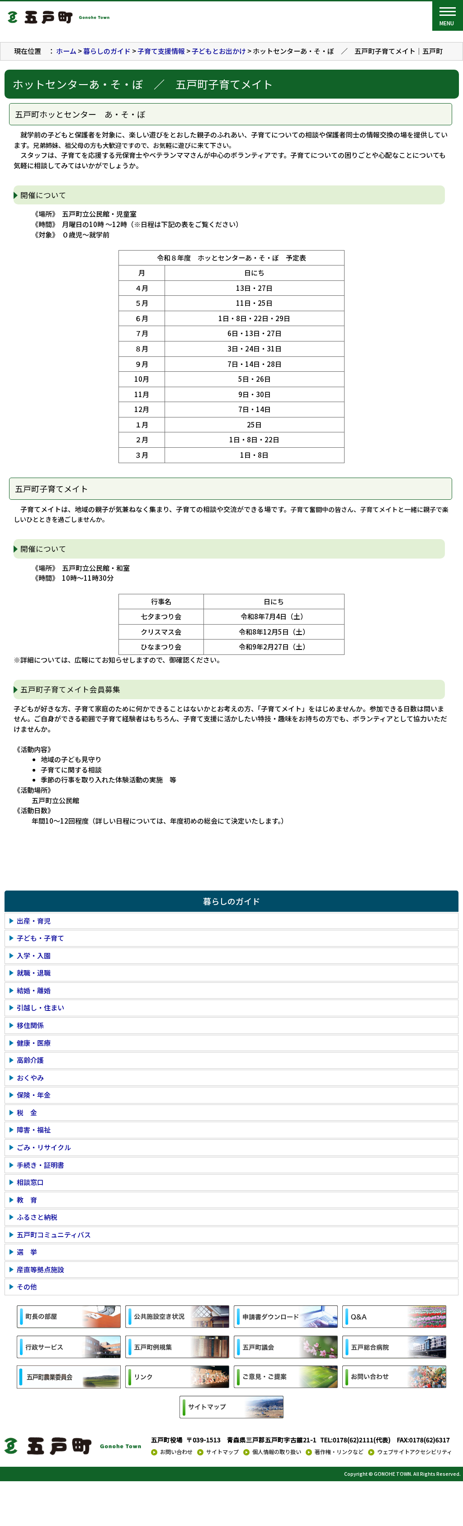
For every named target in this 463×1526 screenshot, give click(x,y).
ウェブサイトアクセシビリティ (414, 1452)
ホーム (66, 51)
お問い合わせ (176, 1452)
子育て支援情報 (161, 51)
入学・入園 (34, 955)
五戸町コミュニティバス (54, 1234)
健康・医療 (34, 1042)
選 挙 (27, 1251)
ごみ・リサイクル (44, 1147)
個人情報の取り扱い (276, 1452)
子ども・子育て (40, 938)
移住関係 (30, 1025)
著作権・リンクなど (339, 1452)
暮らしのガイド (107, 51)
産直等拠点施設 (40, 1269)
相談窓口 (30, 1182)
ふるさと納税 (37, 1217)
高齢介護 (30, 1060)
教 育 (27, 1199)
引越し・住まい (40, 1007)
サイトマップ (222, 1452)
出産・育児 (34, 920)
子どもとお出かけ (219, 51)
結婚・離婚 (34, 990)
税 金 (27, 1112)
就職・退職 (34, 972)
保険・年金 (34, 1094)
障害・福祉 (34, 1129)
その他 (27, 1286)
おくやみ (30, 1077)
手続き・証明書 (40, 1165)
